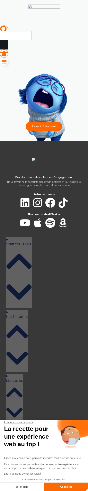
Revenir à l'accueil (44, 126)
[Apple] (38, 223)
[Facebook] (50, 203)
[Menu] (4, 62)
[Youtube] (25, 223)
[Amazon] (63, 223)
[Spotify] (50, 223)
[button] (4, 29)
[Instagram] (38, 203)
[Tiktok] (63, 203)
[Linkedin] (25, 203)
